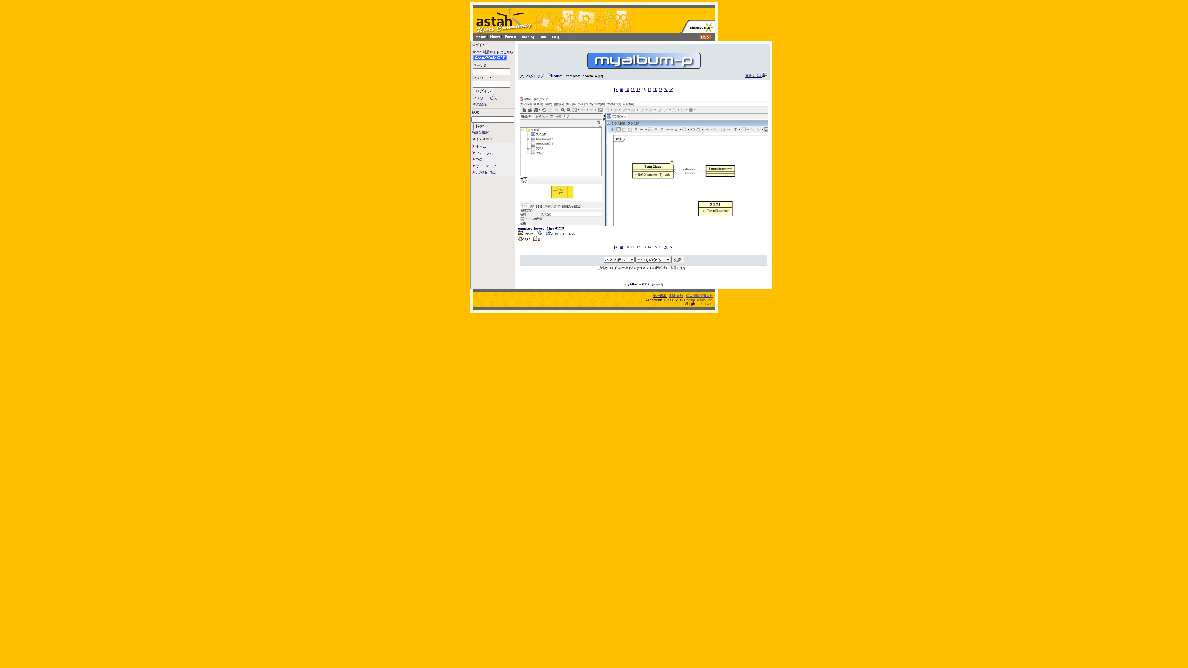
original (657, 284)
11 (633, 90)
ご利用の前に (485, 172)
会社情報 (660, 296)
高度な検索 (480, 132)
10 (627, 90)
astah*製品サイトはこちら (493, 52)
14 (649, 90)
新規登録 (480, 104)
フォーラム (484, 153)
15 (655, 90)
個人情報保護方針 (699, 296)
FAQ (479, 159)
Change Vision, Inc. (698, 300)
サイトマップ (485, 166)
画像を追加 (753, 76)
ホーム (480, 146)
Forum (557, 76)
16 (660, 90)
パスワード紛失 (485, 98)
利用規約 (676, 296)
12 (638, 90)
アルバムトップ (532, 76)
